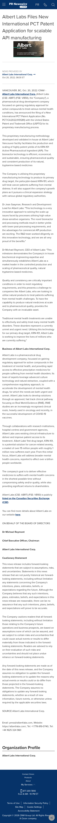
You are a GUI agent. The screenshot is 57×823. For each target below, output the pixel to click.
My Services (27, 784)
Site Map (19, 806)
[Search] (53, 4)
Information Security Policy (35, 803)
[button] (28, 49)
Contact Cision (28, 774)
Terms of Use (13, 803)
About (28, 781)
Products (28, 777)
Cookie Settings (34, 806)
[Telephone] (45, 4)
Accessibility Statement (29, 810)
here (17, 514)
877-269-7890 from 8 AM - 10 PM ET (28, 792)
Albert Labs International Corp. (19, 94)
